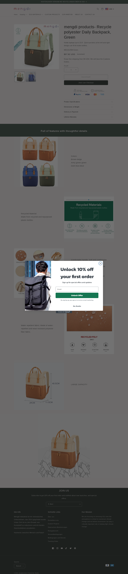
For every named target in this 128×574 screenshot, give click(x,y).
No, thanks (77, 306)
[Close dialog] (100, 263)
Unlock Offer (77, 295)
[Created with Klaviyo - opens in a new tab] (64, 312)
